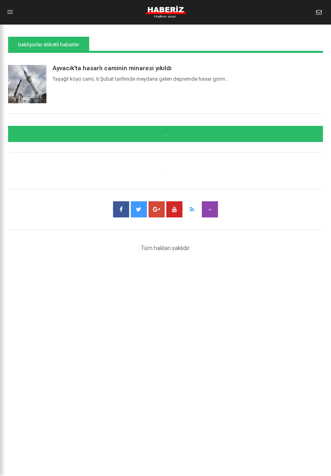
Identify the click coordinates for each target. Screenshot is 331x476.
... (166, 134)
